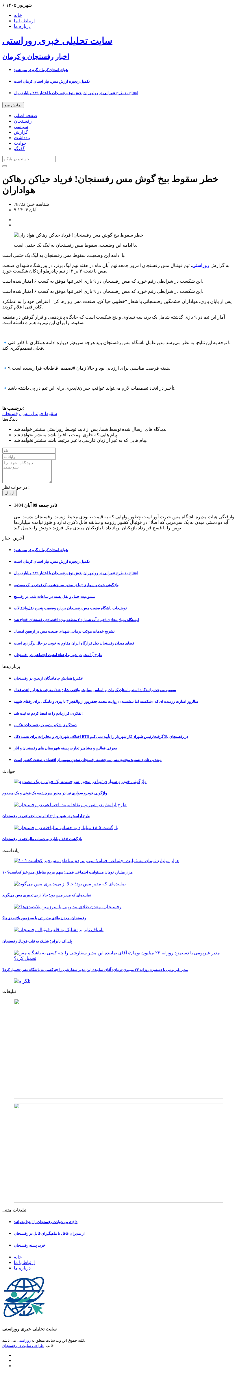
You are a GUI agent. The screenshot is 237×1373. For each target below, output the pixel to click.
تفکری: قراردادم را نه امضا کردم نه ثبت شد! (48, 713)
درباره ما (22, 26)
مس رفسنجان (16, 413)
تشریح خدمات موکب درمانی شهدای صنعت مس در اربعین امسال (64, 631)
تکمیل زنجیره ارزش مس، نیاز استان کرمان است (52, 81)
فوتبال (36, 413)
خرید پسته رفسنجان (29, 1245)
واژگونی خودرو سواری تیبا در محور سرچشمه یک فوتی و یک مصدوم (66, 585)
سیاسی (21, 126)
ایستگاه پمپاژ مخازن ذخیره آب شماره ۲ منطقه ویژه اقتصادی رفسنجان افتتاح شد (76, 620)
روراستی (24, 1340)
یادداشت (22, 137)
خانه (18, 15)
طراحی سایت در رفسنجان (23, 1345)
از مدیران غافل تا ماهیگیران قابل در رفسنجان (49, 1233)
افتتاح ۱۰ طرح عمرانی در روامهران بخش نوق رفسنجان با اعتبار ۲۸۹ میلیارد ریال (76, 93)
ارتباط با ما (24, 20)
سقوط (50, 413)
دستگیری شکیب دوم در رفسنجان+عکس (45, 725)
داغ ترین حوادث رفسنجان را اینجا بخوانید (45, 1222)
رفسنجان (23, 121)
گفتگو (19, 148)
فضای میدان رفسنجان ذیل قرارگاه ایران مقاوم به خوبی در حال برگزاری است (74, 643)
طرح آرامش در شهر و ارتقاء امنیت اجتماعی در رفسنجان (58, 655)
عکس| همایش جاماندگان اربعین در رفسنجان (48, 678)
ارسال (9, 493)
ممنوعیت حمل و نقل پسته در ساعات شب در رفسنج (54, 596)
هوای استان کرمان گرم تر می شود (41, 70)
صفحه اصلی (25, 115)
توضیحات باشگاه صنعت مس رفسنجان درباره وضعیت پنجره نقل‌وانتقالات (70, 608)
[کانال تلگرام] (118, 981)
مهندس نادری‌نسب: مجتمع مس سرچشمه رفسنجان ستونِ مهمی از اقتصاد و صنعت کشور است (88, 760)
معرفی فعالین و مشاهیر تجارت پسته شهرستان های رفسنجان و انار (65, 748)
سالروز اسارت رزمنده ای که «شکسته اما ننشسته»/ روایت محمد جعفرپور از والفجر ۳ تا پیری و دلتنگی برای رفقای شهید (106, 701)
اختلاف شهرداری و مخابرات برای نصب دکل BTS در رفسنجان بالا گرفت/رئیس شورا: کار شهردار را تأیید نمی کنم (101, 736)
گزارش (21, 132)
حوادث (20, 143)
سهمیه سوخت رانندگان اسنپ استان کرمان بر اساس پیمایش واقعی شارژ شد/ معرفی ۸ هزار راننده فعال (95, 690)
